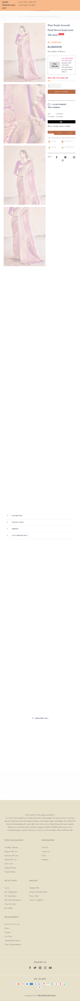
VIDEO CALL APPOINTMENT (59, 133)
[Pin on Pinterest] (74, 157)
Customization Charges (13, 941)
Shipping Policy (34, 888)
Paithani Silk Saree (11, 860)
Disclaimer (45, 860)
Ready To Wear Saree (12, 924)
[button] (61, 96)
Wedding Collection (11, 847)
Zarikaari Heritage (11, 868)
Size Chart (8, 936)
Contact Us (46, 852)
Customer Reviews (19, 535)
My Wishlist (9, 908)
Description (16, 516)
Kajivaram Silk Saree (12, 856)
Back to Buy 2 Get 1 (41, 718)
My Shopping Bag (11, 892)
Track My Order (10, 904)
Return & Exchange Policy (38, 892)
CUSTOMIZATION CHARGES (70, 133)
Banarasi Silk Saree (11, 852)
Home (21, 16)
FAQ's (44, 856)
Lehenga (8, 932)
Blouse (7, 928)
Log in (7, 888)
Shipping (15, 529)
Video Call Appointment (13, 944)
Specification (17, 522)
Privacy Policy (34, 896)
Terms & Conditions (36, 900)
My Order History (11, 896)
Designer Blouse (10, 872)
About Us (45, 847)
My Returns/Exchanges (13, 900)
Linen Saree (9, 864)
